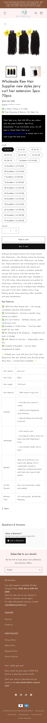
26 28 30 (8, 160)
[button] (4, 13)
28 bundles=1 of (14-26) (14, 171)
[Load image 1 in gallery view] (11, 71)
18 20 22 (35, 149)
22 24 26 (22, 155)
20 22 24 (8, 155)
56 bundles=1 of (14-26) (14, 198)
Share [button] (6, 508)
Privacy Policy (10, 640)
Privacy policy (39, 711)
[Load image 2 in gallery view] (23, 71)
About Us (8, 619)
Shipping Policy (11, 651)
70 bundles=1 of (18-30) (14, 220)
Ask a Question (17, 540)
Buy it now (23, 246)
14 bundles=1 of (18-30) (14, 182)
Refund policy (12, 714)
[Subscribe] (39, 570)
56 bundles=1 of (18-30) (14, 215)
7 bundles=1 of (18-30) (13, 177)
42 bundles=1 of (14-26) (14, 193)
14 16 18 (7, 149)
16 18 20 (21, 149)
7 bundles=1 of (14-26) (27, 160)
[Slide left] (2, 72)
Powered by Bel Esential (25, 711)
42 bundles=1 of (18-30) (14, 209)
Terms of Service (11, 656)
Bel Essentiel (13, 711)
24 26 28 (36, 155)
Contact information (24, 718)
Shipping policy (24, 714)
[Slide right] (44, 72)
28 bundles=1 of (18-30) (14, 188)
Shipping (4, 104)
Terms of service (36, 714)
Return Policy (10, 645)
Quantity (5, 226)
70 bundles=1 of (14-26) (14, 204)
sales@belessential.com (14, 133)
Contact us (9, 624)
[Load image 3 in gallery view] (35, 71)
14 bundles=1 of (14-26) (14, 166)
